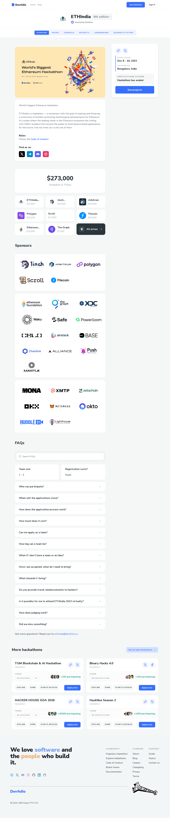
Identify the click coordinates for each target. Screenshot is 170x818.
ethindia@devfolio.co (66, 634)
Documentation (114, 771)
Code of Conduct (40, 139)
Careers (136, 762)
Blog (135, 758)
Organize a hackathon (117, 753)
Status (152, 758)
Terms (136, 776)
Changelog (138, 767)
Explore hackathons (116, 758)
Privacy (136, 771)
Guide (152, 753)
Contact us (154, 762)
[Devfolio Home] (19, 4)
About (136, 753)
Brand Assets (112, 767)
